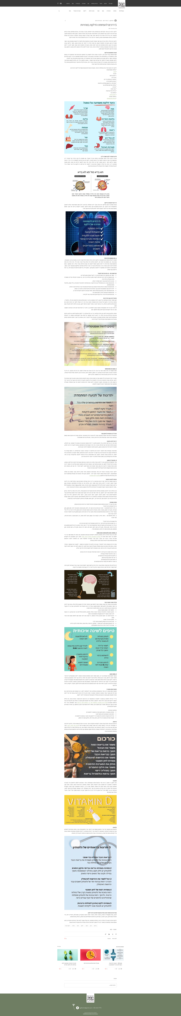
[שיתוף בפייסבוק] (116, 934)
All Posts (121, 11)
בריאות (95, 925)
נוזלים (73, 925)
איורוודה (109, 11)
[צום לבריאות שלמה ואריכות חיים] (90, 955)
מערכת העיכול (77, 11)
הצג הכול (59, 946)
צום (103, 11)
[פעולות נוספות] (65, 20)
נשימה (114, 11)
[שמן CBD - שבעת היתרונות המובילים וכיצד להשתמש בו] (113, 955)
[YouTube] (61, 3)
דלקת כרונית (67, 925)
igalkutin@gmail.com (86, 1008)
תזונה (87, 925)
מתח (78, 925)
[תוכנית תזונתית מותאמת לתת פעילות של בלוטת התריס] (67, 955)
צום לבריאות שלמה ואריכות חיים (91, 963)
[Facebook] (58, 3)
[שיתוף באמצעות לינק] (105, 934)
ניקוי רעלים (91, 11)
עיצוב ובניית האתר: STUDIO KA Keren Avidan (90, 1013)
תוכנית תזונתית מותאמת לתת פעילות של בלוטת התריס (69, 964)
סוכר (98, 11)
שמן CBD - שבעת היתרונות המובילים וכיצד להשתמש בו (115, 964)
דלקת (84, 11)
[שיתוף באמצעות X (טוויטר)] (112, 934)
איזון (91, 925)
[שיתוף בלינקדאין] (109, 934)
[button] (59, 10)
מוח (70, 11)
